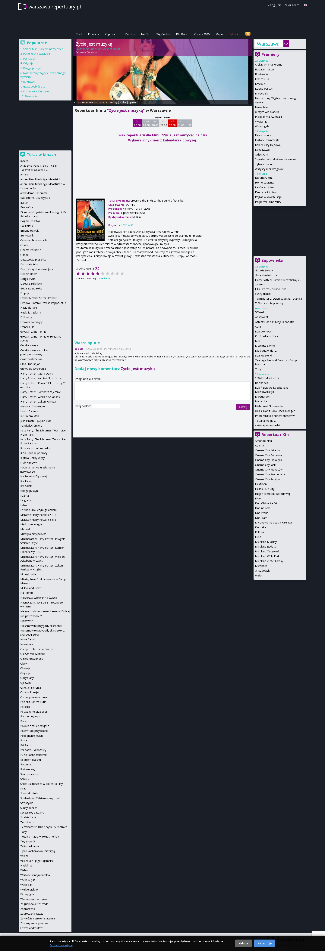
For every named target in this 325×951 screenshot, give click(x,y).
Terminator (27, 822)
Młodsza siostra (265, 346)
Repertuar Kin (275, 434)
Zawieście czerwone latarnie (37, 918)
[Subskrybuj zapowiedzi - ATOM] (248, 34)
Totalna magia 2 (265, 420)
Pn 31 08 (181, 123)
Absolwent (261, 317)
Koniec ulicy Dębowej (268, 145)
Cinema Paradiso (30, 250)
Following (26, 317)
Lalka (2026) (262, 149)
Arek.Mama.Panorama (268, 64)
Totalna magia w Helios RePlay (39, 836)
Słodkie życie (28, 817)
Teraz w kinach (41, 154)
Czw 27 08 (146, 123)
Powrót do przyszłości (34, 731)
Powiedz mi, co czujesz (34, 726)
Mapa (219, 34)
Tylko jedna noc (265, 164)
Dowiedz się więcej (61, 945)
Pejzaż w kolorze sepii (268, 197)
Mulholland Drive (30, 588)
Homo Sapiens (29, 411)
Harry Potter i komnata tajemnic (40, 392)
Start (79, 34)
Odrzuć (243, 943)
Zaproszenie (28, 909)
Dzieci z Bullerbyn (31, 283)
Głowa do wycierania (33, 368)
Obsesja (25, 668)
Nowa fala (261, 107)
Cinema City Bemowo (268, 455)
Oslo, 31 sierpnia (30, 687)
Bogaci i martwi (264, 69)
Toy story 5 (27, 841)
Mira (257, 341)
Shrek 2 (24, 779)
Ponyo (24, 721)
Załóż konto (291, 5)
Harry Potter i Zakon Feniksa (38, 401)
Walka (24, 870)
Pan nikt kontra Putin (33, 702)
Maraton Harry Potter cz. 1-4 (38, 515)
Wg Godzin (163, 34)
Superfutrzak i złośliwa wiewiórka (275, 159)
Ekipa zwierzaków (31, 288)
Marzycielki (261, 93)
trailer (123, 102)
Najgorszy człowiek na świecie (39, 597)
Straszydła (31, 96)
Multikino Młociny (266, 542)
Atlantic (259, 445)
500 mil (259, 312)
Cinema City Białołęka (268, 460)
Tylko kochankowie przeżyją (37, 851)
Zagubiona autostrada (34, 904)
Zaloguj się (274, 5)
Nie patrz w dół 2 (265, 350)
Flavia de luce (263, 135)
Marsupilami (262, 396)
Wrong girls (262, 126)
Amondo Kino (263, 441)
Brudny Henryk (29, 230)
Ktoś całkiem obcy (266, 336)
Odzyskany (261, 154)
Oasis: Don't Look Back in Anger (275, 411)
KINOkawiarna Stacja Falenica (273, 522)
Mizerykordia (28, 574)
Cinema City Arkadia (267, 450)
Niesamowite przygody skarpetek (41, 626)
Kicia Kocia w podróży (33, 453)
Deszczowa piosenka (33, 259)
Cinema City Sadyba (267, 479)
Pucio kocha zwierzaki (268, 117)
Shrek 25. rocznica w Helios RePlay (41, 784)
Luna (258, 537)
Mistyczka (261, 401)
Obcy (23, 663)
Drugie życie (27, 279)
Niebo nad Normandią (269, 406)
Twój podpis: (83, 406)
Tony (258, 369)
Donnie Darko (28, 274)
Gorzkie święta (264, 270)
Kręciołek (260, 84)
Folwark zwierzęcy (31, 322)
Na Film (145, 34)
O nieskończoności (31, 658)
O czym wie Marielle (267, 112)
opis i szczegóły (108, 102)
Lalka (23, 505)
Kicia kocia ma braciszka (35, 448)
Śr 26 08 (137, 123)
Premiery (93, 34)
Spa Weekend (263, 355)
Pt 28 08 (155, 123)
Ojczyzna (25, 682)
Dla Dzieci (182, 34)
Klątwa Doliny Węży (32, 458)
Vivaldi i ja (261, 121)
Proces (24, 740)
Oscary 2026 (202, 34)
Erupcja (25, 293)
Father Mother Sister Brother (38, 298)
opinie (132, 102)
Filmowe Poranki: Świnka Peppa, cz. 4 (43, 303)
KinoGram (261, 518)
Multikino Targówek (267, 551)
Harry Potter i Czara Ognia (36, 373)
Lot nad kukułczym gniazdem (38, 510)
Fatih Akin (92, 52)
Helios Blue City (264, 489)
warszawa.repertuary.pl (54, 6)
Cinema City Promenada (270, 474)
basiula (78, 348)
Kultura (259, 532)
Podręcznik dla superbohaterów (275, 416)
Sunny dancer (263, 293)
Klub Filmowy (28, 462)
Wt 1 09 (188, 123)
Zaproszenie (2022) (32, 913)
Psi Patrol (29, 58)
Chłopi (24, 245)
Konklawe (26, 481)
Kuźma (24, 495)
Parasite (25, 707)
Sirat (23, 788)
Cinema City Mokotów (268, 469)
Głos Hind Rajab (30, 364)
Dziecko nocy (263, 331)
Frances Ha (262, 79)
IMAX (258, 498)
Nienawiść (26, 621)
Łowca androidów (31, 928)
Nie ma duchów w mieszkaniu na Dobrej (45, 611)
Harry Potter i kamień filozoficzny (41, 378)
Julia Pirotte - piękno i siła (270, 289)
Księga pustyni (264, 88)
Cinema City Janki (265, 465)
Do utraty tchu (264, 178)
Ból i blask (26, 226)
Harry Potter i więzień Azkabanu (40, 397)
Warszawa (268, 43)
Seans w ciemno (30, 774)
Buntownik (261, 74)
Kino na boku (263, 508)
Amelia (24, 174)
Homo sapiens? (264, 182)
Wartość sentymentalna (35, 875)
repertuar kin (89, 102)
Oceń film (104, 278)
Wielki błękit (27, 880)
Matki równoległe (31, 524)
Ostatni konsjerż (30, 692)
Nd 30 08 (172, 123)
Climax (24, 255)
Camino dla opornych (33, 240)
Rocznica (25, 764)
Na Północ (26, 592)
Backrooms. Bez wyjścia (35, 197)
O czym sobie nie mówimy (36, 649)
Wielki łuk (26, 885)
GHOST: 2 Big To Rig (33, 331)
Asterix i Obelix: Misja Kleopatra (275, 322)
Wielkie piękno (29, 889)
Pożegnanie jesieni (31, 735)
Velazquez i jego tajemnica (37, 861)
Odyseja (28, 63)
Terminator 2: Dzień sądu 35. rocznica (278, 298)
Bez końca (261, 383)
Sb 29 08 (163, 123)
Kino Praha (261, 513)
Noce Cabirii (27, 639)
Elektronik (261, 484)
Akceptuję (265, 943)
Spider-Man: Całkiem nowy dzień (43, 49)
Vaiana (24, 856)
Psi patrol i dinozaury (268, 202)
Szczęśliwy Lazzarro (32, 812)
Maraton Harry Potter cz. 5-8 (38, 519)
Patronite (234, 34)
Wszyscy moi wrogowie (269, 169)
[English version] (305, 5)
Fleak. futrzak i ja (30, 312)
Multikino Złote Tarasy (269, 561)
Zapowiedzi (112, 34)
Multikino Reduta (265, 546)
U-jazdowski (262, 570)
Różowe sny (27, 769)
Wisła (258, 575)
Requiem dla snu (30, 759)
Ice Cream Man (264, 187)
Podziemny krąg (30, 716)
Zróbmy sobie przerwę (269, 303)
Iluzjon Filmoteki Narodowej (272, 494)
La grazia (26, 500)
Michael (25, 529)
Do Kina (130, 34)
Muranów (261, 566)
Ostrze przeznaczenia (33, 697)
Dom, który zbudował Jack (36, 269)
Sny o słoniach (29, 793)
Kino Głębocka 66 (266, 503)
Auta (258, 326)
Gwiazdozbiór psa (266, 275)
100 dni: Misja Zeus (267, 378)
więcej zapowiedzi (268, 425)
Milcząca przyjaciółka (33, 534)
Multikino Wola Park (267, 556)
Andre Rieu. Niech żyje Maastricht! (41, 179)
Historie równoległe (267, 140)
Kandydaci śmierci (266, 192)
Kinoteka (260, 527)
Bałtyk (24, 202)
